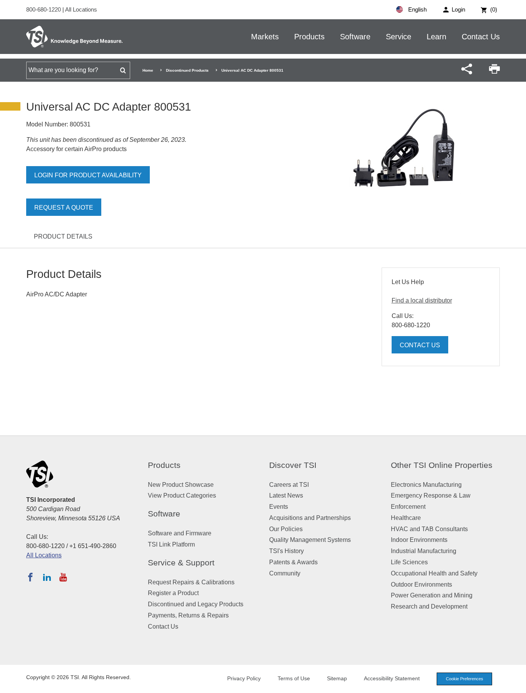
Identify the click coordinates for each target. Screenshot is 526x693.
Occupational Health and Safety (434, 573)
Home (147, 70)
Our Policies (286, 529)
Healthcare (406, 518)
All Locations (81, 9)
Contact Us (481, 36)
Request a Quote (63, 207)
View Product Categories (182, 495)
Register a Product (173, 593)
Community (284, 573)
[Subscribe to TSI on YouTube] (63, 577)
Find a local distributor (422, 300)
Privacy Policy (244, 678)
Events (278, 506)
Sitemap (337, 678)
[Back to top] (516, 683)
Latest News (286, 495)
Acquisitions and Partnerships (310, 518)
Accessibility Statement (392, 678)
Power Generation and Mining (431, 595)
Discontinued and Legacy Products (195, 604)
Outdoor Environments (421, 584)
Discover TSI (293, 465)
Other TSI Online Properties (441, 465)
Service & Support (181, 562)
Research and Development (429, 606)
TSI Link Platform (171, 544)
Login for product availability (88, 175)
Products (309, 36)
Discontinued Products (187, 70)
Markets (265, 36)
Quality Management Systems (310, 540)
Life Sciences (409, 562)
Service (398, 36)
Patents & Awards (293, 562)
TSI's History (286, 551)
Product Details (63, 236)
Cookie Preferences (464, 678)
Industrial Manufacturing (423, 551)
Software (355, 36)
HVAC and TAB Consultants (429, 529)
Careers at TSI (289, 484)
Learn (436, 36)
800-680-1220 (44, 9)
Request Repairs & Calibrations (191, 582)
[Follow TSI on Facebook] (30, 577)
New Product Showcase (181, 484)
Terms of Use (294, 678)
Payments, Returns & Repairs (188, 615)
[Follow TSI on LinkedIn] (47, 577)
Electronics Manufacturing (426, 484)
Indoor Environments (419, 540)
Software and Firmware (179, 533)
